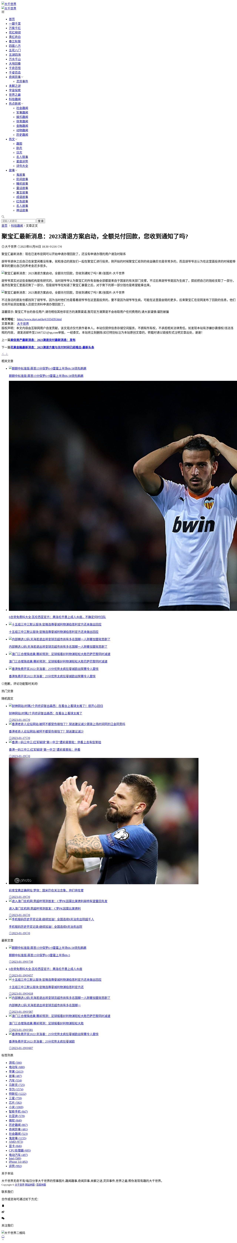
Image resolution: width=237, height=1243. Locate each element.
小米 (16, 1107)
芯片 (15, 1102)
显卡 (15, 1146)
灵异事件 (22, 81)
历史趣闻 (22, 134)
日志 (19, 152)
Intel (15, 1158)
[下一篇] (6, 353)
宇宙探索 (15, 90)
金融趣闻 (22, 125)
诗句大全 (22, 165)
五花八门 (15, 50)
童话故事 (22, 188)
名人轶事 (22, 157)
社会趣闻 (22, 108)
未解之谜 (15, 85)
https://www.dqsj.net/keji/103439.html (39, 319)
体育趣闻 (22, 121)
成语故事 (22, 197)
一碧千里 (15, 23)
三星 (15, 1098)
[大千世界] (8, 4)
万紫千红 (15, 28)
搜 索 (41, 221)
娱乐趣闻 (22, 117)
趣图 (19, 143)
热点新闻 (15, 103)
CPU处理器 (20, 1150)
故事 (12, 170)
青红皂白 (15, 37)
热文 (12, 139)
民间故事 (22, 179)
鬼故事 (20, 174)
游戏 (15, 1062)
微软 (15, 1120)
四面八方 (15, 45)
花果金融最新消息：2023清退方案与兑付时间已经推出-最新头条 (52, 347)
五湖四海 (15, 54)
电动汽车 (18, 1155)
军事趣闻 (22, 112)
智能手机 (18, 1111)
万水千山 (15, 59)
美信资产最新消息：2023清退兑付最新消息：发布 (43, 340)
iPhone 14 (18, 1161)
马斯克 (17, 1084)
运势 (15, 1166)
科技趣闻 (15, 99)
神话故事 (22, 210)
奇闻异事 (15, 77)
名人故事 (22, 205)
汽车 (15, 1080)
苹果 (16, 1071)
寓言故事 (22, 192)
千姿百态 (15, 72)
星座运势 (22, 161)
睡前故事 (22, 183)
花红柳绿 (15, 32)
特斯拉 (17, 1093)
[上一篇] (3, 353)
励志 (19, 148)
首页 (12, 19)
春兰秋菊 (15, 41)
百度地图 (41, 1184)
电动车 (17, 1067)
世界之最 (15, 94)
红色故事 (22, 201)
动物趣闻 (22, 130)
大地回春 (15, 63)
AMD (16, 1141)
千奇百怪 (15, 68)
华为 (16, 1089)
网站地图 (30, 1184)
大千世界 (23, 323)
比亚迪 (17, 1116)
